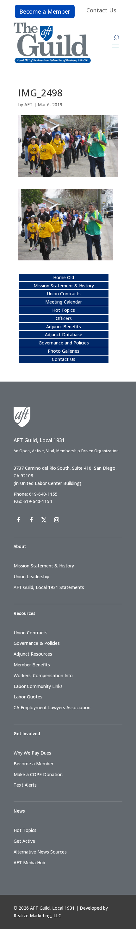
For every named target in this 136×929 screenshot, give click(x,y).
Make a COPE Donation (38, 774)
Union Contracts (64, 294)
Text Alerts (25, 785)
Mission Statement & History (64, 286)
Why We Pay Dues (32, 753)
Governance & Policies (37, 643)
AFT (28, 104)
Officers (64, 318)
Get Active (24, 841)
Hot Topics (63, 310)
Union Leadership (31, 576)
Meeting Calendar (63, 302)
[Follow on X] (44, 520)
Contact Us (101, 10)
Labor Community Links (38, 686)
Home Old (63, 277)
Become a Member (44, 11)
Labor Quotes (28, 697)
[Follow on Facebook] (19, 520)
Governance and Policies (64, 343)
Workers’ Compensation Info (43, 675)
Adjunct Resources (33, 654)
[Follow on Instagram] (57, 520)
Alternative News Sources (40, 852)
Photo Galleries (63, 351)
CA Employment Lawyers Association (52, 707)
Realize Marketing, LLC (37, 916)
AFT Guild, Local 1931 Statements (49, 587)
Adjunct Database (63, 334)
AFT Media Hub (29, 863)
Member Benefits (32, 665)
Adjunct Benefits (63, 327)
